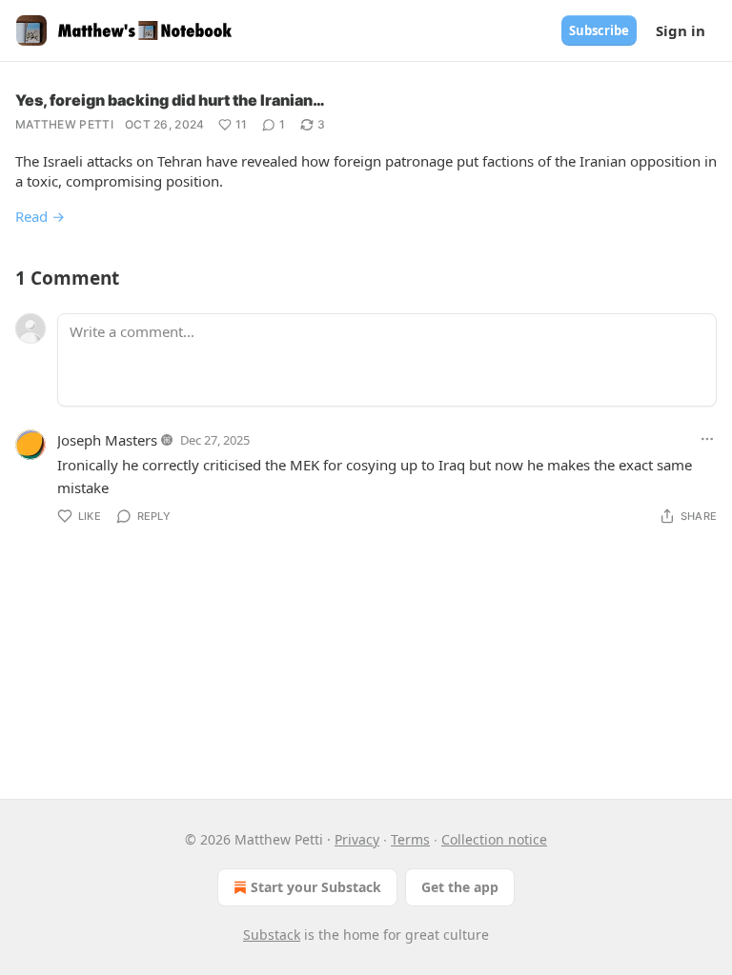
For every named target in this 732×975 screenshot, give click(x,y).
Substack (271, 934)
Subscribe (599, 30)
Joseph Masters (107, 439)
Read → (40, 216)
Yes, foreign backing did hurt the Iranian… (170, 99)
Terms (410, 839)
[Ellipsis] (707, 439)
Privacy (357, 839)
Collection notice (494, 839)
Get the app (459, 887)
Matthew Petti (64, 124)
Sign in (680, 30)
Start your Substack (316, 887)
